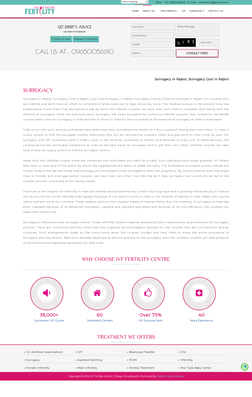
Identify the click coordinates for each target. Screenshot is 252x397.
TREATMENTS (168, 10)
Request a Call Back (85, 38)
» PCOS (132, 360)
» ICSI (182, 352)
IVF (184, 10)
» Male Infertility (86, 367)
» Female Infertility (37, 367)
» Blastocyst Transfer (141, 352)
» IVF (78, 352)
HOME (135, 10)
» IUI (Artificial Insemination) (43, 352)
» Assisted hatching (88, 360)
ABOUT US (149, 10)
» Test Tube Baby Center (195, 367)
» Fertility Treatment (141, 367)
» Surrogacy (32, 360)
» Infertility (185, 360)
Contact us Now (61, 38)
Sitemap (179, 376)
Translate (147, 5)
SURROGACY (197, 10)
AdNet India (164, 376)
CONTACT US (215, 10)
